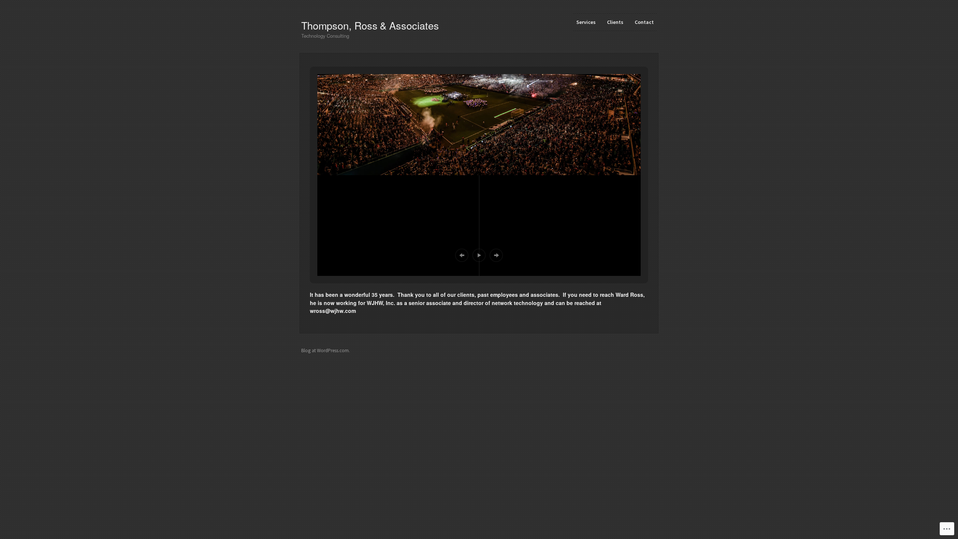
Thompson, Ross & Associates (370, 25)
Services (586, 22)
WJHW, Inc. (381, 303)
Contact (644, 22)
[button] (462, 255)
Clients (615, 22)
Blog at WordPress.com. (325, 350)
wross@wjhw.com (333, 310)
